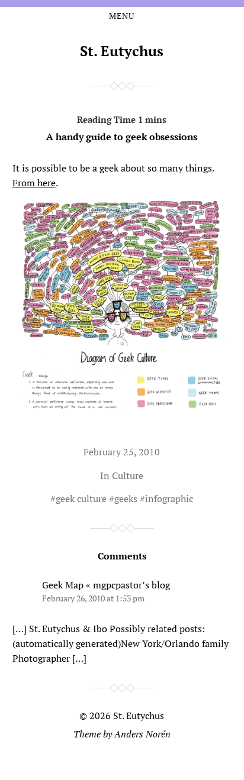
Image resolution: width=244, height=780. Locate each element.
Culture (127, 475)
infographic (169, 498)
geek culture (81, 498)
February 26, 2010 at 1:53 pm (93, 598)
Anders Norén (142, 733)
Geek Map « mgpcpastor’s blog (106, 584)
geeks (125, 498)
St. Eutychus (121, 50)
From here (34, 182)
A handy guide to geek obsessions (121, 136)
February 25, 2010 (122, 451)
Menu (121, 16)
